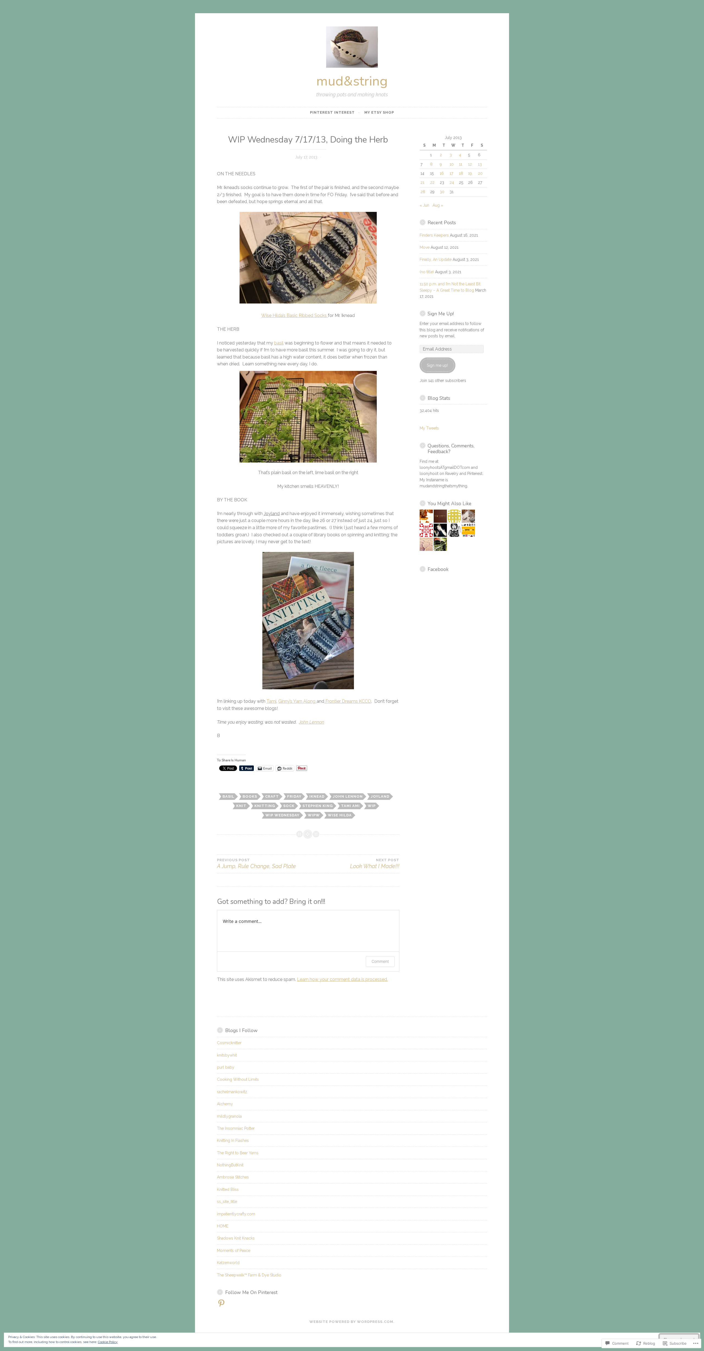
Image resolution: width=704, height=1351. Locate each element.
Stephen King (317, 806)
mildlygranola (229, 1116)
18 (461, 173)
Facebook (438, 569)
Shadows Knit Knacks (236, 1238)
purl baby (225, 1067)
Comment (380, 961)
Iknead (316, 796)
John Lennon (311, 722)
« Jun (424, 205)
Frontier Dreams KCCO (347, 701)
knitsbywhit (227, 1055)
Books (250, 796)
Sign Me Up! (441, 313)
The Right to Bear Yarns (237, 1153)
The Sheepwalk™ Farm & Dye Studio (249, 1275)
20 (480, 173)
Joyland (380, 796)
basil (279, 343)
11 (460, 164)
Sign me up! (437, 365)
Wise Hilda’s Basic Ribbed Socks (294, 315)
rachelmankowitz (232, 1092)
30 (442, 192)
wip (372, 806)
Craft (272, 796)
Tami (271, 701)
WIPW (314, 815)
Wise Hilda (340, 815)
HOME (222, 1226)
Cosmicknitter (229, 1043)
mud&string (352, 81)
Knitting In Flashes (233, 1140)
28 (422, 192)
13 (480, 164)
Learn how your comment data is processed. (342, 979)
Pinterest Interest (332, 112)
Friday (294, 796)
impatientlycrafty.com (236, 1214)
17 (451, 173)
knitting (264, 806)
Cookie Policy (108, 1342)
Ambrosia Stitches (233, 1177)
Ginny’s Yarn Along (297, 701)
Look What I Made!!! (374, 863)
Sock (289, 806)
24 (452, 182)
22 (432, 182)
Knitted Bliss (228, 1189)
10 (452, 164)
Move (425, 247)
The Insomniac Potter (236, 1128)
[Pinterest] (221, 1303)
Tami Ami (350, 806)
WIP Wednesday (282, 815)
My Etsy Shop (379, 112)
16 (442, 173)
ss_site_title (227, 1201)
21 (422, 182)
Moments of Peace (233, 1250)
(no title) (427, 272)
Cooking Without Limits (238, 1079)
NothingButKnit (230, 1165)
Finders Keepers (434, 235)
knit (241, 806)
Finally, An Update (436, 259)
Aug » (438, 205)
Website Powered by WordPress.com (351, 1322)
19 (470, 173)
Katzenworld (228, 1262)
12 (470, 164)
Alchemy (225, 1104)
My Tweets (429, 428)
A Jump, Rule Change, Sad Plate (256, 863)
